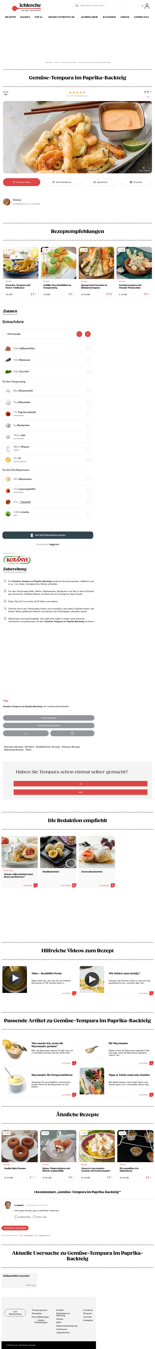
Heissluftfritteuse (61, 17)
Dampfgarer (89, 17)
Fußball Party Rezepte (48, 747)
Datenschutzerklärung (66, 1325)
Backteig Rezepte (15, 750)
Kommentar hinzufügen (15, 1228)
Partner (59, 1319)
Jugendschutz (63, 1332)
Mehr (28, 750)
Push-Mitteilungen (40, 1317)
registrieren (44, 1235)
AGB (58, 1322)
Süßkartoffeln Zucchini (16, 1276)
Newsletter (37, 1313)
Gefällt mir (41, 1217)
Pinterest (87, 1313)
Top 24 (39, 17)
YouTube (87, 1317)
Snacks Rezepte (71, 747)
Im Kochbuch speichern (49, 725)
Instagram (88, 1320)
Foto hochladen (48, 718)
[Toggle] (145, 6)
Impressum (61, 1329)
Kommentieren (24, 1217)
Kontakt (60, 1310)
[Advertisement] (77, 916)
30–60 (5, 92)
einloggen (28, 1235)
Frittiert (30, 747)
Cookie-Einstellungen (41, 1321)
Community (141, 17)
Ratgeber (109, 17)
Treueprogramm (39, 1310)
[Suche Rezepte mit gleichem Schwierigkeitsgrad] (148, 93)
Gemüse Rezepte (14, 747)
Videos (124, 17)
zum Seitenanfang (15, 1312)
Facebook (88, 1310)
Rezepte (10, 17)
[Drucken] (72, 733)
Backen (25, 17)
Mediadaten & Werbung (63, 1314)
